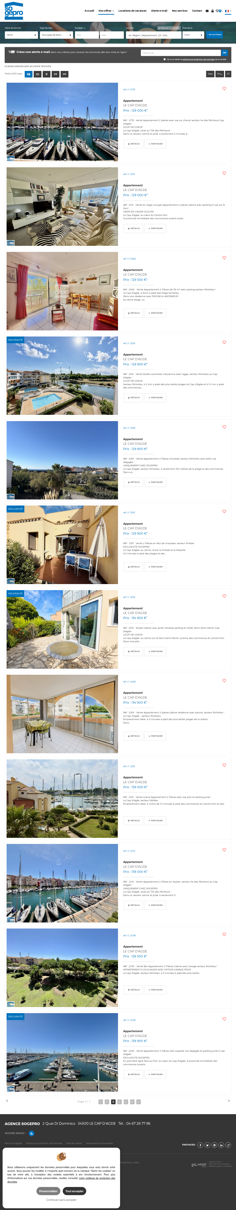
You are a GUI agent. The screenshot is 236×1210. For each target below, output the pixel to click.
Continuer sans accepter (61, 1200)
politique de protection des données (198, 59)
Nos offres (105, 10)
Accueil (89, 10)
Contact (197, 10)
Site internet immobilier (219, 1164)
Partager (157, 144)
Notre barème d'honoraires (99, 1143)
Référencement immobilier (220, 1166)
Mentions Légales (13, 1143)
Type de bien (46, 28)
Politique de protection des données (44, 1143)
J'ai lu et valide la (174, 59)
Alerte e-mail (159, 10)
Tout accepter (74, 1191)
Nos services (179, 10)
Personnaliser (48, 1191)
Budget (79, 28)
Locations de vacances (133, 10)
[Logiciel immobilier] (199, 1164)
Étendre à (187, 28)
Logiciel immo (215, 1162)
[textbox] (154, 35)
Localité (130, 28)
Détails (135, 144)
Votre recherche (13, 28)
